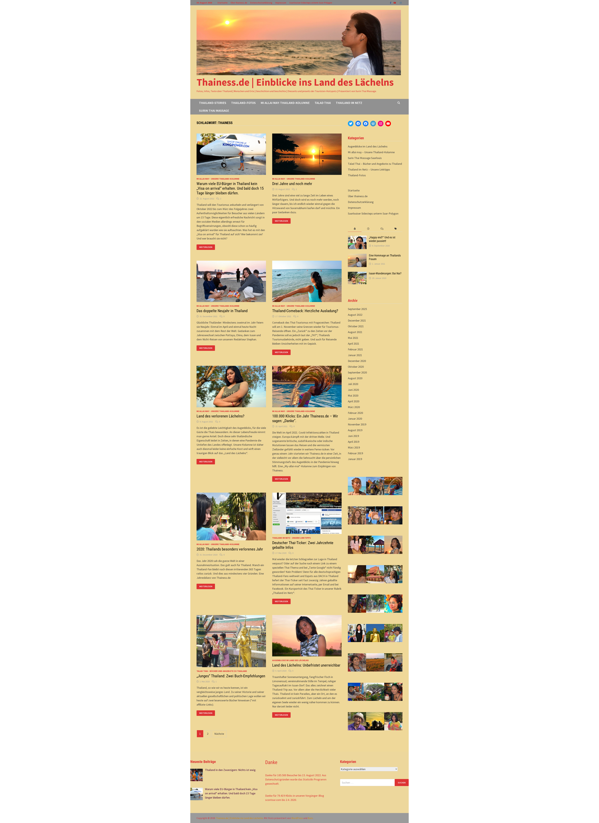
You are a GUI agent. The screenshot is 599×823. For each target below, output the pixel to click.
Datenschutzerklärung (261, 2)
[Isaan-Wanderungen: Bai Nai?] (357, 274)
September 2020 (357, 372)
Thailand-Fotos (243, 103)
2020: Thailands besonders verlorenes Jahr (230, 549)
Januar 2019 (355, 459)
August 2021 (355, 332)
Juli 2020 (353, 384)
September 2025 (357, 309)
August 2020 (355, 378)
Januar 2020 (355, 418)
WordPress (297, 818)
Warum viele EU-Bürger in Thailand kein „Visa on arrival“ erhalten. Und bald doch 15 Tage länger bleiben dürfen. (230, 188)
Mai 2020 (353, 395)
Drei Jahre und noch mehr (292, 183)
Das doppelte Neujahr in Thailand (222, 311)
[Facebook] (391, 2)
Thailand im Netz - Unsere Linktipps (291, 537)
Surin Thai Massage (214, 110)
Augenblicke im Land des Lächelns (290, 660)
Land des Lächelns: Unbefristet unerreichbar (306, 665)
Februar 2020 (355, 413)
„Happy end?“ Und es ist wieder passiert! (382, 239)
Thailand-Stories (212, 103)
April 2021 (353, 343)
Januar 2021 (355, 355)
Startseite (222, 2)
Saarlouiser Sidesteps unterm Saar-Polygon (310, 2)
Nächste (219, 733)
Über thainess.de (239, 2)
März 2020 (354, 407)
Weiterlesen (205, 247)
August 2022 (355, 315)
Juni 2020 (353, 390)
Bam (310, 818)
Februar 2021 (355, 349)
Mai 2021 (353, 338)
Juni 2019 (353, 436)
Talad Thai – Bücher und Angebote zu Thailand (375, 164)
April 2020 (353, 401)
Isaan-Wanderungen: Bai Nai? (385, 273)
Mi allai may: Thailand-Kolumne (285, 103)
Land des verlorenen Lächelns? (220, 416)
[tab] (354, 229)
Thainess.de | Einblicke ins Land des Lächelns (295, 82)
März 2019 (354, 447)
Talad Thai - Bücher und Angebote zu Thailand (222, 671)
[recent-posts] (368, 229)
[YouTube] (395, 2)
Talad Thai (323, 103)
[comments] (382, 229)
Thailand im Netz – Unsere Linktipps (369, 169)
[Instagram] (400, 2)
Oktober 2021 (356, 326)
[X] (398, 2)
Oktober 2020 (356, 366)
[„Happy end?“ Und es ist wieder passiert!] (357, 238)
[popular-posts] (354, 229)
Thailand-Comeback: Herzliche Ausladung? (305, 311)
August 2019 (355, 430)
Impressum (280, 2)
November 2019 (357, 424)
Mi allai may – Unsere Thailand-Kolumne (371, 152)
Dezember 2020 (357, 361)
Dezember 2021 (357, 320)
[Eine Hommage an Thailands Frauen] (357, 256)
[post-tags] (395, 229)
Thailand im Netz (349, 103)
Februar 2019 (355, 453)
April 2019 (353, 441)
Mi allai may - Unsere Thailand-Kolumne (218, 178)
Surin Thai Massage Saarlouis (365, 158)
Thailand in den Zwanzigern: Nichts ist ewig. (230, 770)
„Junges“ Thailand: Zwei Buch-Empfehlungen (231, 676)
